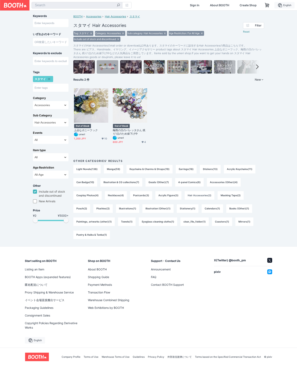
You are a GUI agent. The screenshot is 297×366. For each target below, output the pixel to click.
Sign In (194, 5)
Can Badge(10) (85, 182)
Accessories (93, 16)
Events (37, 132)
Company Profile (71, 357)
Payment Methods (100, 284)
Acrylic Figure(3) (168, 195)
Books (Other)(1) (239, 208)
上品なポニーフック (86, 130)
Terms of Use (91, 357)
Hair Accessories (115, 16)
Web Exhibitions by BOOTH (106, 307)
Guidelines (139, 357)
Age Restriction (43, 167)
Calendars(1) (212, 208)
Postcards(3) (141, 195)
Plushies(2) (103, 208)
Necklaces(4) (116, 195)
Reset (246, 31)
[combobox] (77, 5)
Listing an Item (34, 269)
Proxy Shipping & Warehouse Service (49, 292)
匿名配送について (36, 284)
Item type (39, 150)
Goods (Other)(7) (158, 182)
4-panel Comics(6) (189, 182)
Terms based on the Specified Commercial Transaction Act (228, 357)
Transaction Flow (99, 292)
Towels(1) (127, 221)
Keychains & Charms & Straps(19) (150, 169)
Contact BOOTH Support (167, 284)
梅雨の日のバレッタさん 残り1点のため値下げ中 (129, 132)
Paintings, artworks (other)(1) (94, 221)
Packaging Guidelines (39, 307)
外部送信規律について (179, 357)
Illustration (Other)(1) (158, 208)
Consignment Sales (37, 315)
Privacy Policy (156, 357)
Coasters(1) (222, 221)
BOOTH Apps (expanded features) (48, 277)
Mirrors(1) (244, 221)
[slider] (35, 220)
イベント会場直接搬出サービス (44, 300)
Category (39, 98)
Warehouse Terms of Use (116, 357)
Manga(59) (113, 169)
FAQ (153, 277)
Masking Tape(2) (231, 195)
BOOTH (78, 16)
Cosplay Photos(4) (87, 195)
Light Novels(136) (87, 169)
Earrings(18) (186, 169)
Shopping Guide (98, 277)
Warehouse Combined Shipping (108, 300)
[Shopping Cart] (267, 5)
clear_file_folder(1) (194, 221)
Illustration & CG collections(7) (121, 182)
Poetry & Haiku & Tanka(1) (91, 234)
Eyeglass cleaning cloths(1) (158, 221)
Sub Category (42, 115)
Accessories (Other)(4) (224, 182)
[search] (118, 5)
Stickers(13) (210, 169)
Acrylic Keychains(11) (239, 169)
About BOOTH (219, 5)
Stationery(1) (187, 208)
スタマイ (135, 16)
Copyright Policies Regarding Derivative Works (51, 325)
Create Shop (248, 5)
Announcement (161, 269)
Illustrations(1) (127, 208)
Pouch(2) (81, 208)
